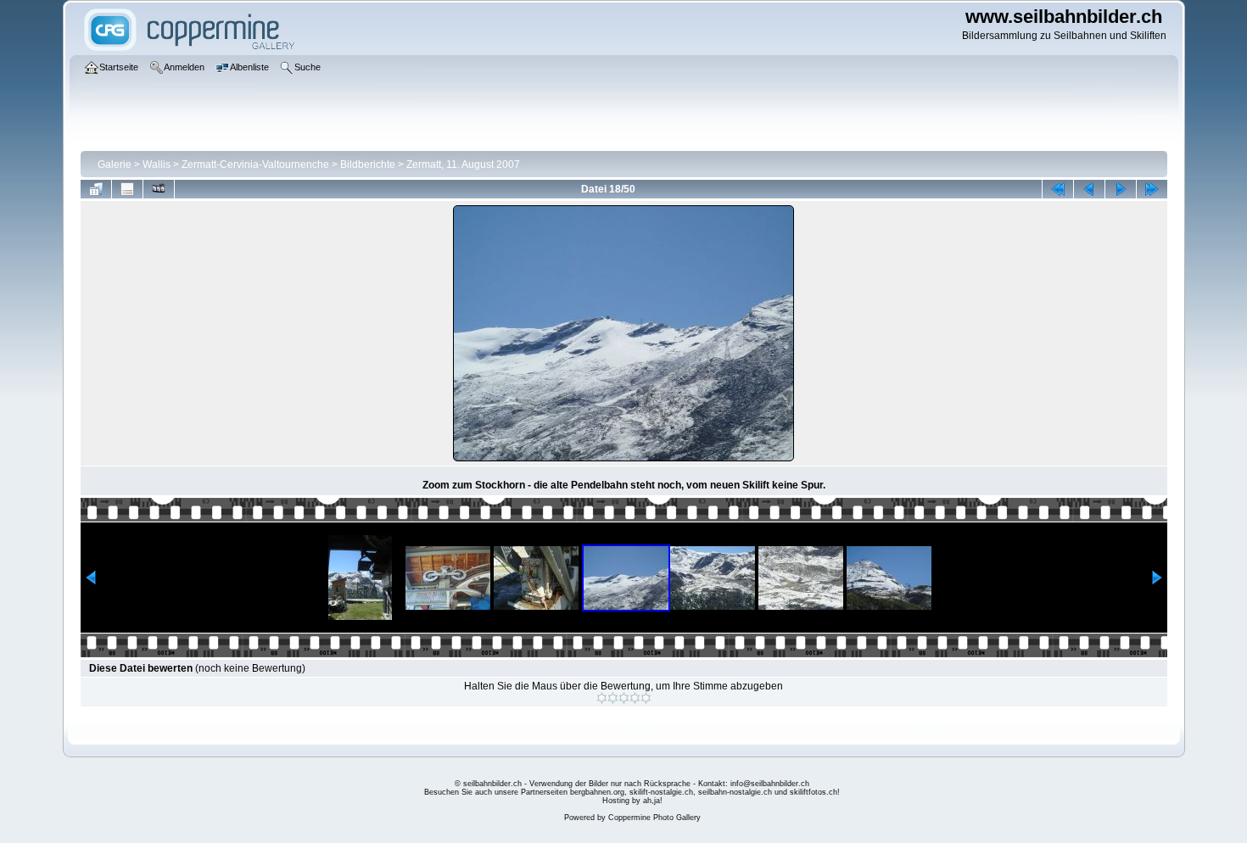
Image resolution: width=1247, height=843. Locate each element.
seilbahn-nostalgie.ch (735, 792)
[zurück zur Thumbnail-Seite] (96, 189)
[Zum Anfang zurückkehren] (1058, 189)
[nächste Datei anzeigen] (1120, 189)
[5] (645, 698)
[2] (612, 698)
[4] (634, 698)
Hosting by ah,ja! (632, 800)
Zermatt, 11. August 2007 (463, 164)
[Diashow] (158, 189)
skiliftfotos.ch (813, 792)
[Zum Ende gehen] (1152, 189)
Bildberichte (367, 164)
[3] (623, 698)
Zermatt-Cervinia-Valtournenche (255, 164)
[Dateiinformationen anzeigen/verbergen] (127, 189)
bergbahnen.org (597, 792)
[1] (601, 698)
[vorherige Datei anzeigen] (1089, 189)
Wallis (157, 164)
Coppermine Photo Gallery (654, 817)
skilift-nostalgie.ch (661, 792)
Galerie (114, 164)
